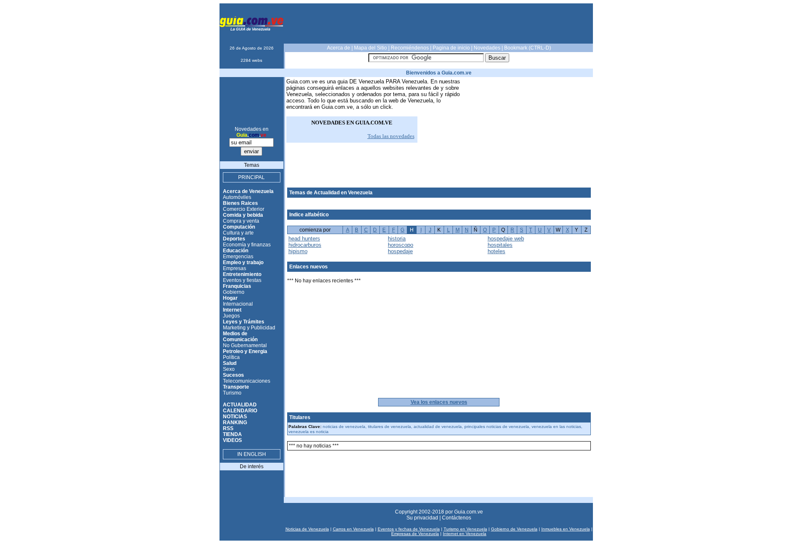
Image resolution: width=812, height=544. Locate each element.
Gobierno (233, 292)
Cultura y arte (238, 233)
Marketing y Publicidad (249, 328)
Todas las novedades (391, 136)
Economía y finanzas (247, 245)
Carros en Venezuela (353, 529)
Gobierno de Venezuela (514, 529)
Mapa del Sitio (370, 48)
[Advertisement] (439, 24)
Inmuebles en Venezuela (565, 529)
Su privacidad (422, 518)
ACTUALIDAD (240, 405)
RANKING (235, 422)
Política (231, 357)
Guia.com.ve (468, 512)
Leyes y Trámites (243, 322)
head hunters (304, 238)
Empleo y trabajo (243, 262)
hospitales (500, 245)
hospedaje (400, 251)
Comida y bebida (243, 215)
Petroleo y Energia (245, 351)
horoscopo (400, 245)
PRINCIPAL (251, 177)
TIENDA (232, 434)
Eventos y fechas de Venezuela (409, 529)
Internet (232, 310)
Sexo (229, 369)
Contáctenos (456, 518)
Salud (229, 363)
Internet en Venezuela (464, 533)
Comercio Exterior (243, 209)
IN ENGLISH (251, 454)
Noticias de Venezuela (307, 529)
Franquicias (237, 286)
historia (397, 238)
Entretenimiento (242, 274)
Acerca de (338, 48)
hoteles (496, 251)
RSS (228, 428)
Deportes (234, 239)
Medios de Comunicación (240, 336)
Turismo (232, 393)
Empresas (234, 268)
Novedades (487, 48)
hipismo (297, 251)
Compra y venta (241, 221)
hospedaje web (506, 238)
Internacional (238, 304)
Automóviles (237, 197)
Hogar (230, 298)
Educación (235, 251)
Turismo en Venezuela (465, 529)
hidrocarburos (304, 245)
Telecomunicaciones (246, 381)
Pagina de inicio (451, 48)
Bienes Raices (240, 203)
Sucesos (233, 375)
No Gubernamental (245, 345)
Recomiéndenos (410, 48)
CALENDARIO (240, 411)
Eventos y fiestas (242, 280)
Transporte (236, 387)
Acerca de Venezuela (248, 191)
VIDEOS (232, 440)
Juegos (231, 316)
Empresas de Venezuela (415, 533)
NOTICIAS (235, 417)
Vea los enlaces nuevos (439, 402)
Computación (239, 227)
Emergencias (238, 257)
